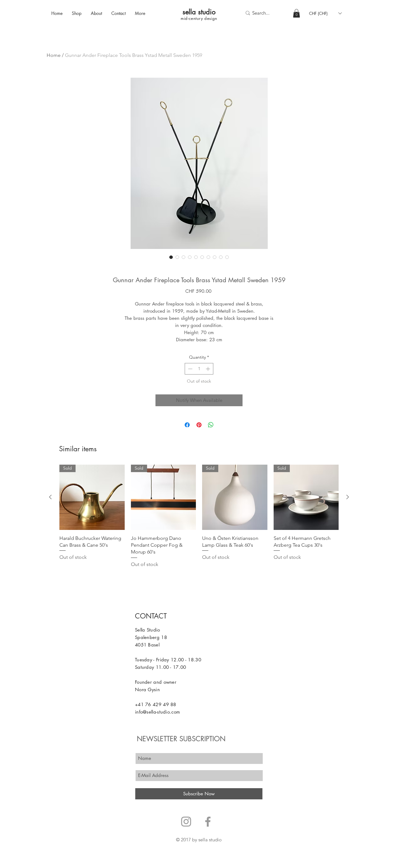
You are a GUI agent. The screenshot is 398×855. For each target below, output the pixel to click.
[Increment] (208, 368)
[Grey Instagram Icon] (186, 821)
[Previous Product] (50, 497)
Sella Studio (147, 630)
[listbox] (325, 13)
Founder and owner (155, 682)
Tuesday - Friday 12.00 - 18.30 (168, 660)
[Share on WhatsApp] (211, 425)
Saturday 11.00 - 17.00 (160, 667)
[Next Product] (347, 497)
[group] (199, 516)
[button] (296, 13)
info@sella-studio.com (157, 712)
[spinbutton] (199, 368)
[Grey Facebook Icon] (208, 821)
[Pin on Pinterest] (199, 425)
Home (54, 55)
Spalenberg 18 (151, 637)
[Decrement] (189, 368)
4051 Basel (147, 645)
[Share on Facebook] (187, 425)
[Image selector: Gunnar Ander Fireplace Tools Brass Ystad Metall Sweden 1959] (171, 257)
